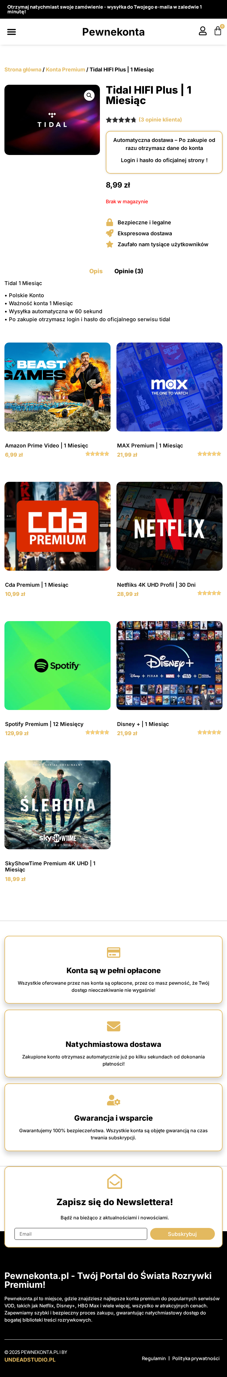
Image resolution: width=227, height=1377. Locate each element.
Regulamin (154, 1358)
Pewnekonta (113, 31)
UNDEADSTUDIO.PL (30, 1360)
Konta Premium (65, 69)
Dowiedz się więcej (57, 749)
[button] (11, 32)
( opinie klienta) (160, 119)
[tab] (96, 271)
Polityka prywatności (196, 1358)
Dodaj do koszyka (57, 471)
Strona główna (22, 69)
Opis (96, 271)
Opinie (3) (128, 271)
